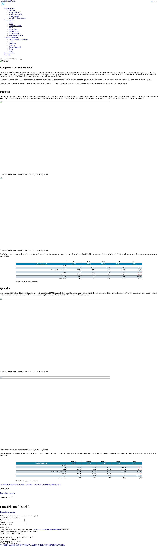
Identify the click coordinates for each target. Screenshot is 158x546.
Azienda (3, 524)
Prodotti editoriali (14, 33)
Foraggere (12, 45)
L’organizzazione (14, 12)
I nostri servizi (9, 53)
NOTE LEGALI (6, 545)
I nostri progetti (14, 16)
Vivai (10, 51)
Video (11, 28)
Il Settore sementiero (11, 37)
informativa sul (47, 529)
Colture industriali (15, 47)
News (11, 22)
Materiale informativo (16, 35)
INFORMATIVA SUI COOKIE (31, 545)
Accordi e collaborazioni (17, 18)
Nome (2, 520)
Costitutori (12, 43)
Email (2, 527)
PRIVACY (16, 545)
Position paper (13, 31)
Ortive (11, 49)
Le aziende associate (15, 14)
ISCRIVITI (65, 529)
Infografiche (13, 30)
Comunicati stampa (15, 26)
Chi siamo (12, 10)
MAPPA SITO (60, 545)
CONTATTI (50, 545)
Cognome (3, 522)
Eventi (11, 24)
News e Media (9, 20)
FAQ (44, 545)
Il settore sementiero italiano (18, 39)
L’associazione (9, 8)
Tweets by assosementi (7, 493)
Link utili (7, 55)
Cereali (11, 41)
